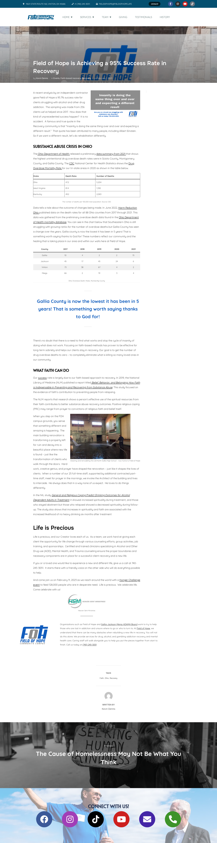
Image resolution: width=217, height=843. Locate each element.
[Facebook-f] (170, 3)
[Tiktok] (192, 3)
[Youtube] (185, 3)
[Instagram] (177, 3)
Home (66, 17)
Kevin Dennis (42, 78)
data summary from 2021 (111, 153)
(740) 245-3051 (90, 644)
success (42, 377)
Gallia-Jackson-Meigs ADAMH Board (119, 624)
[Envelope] (147, 819)
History (165, 17)
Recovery (86, 78)
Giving (123, 17)
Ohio (107, 678)
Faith (102, 678)
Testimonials (143, 17)
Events (56, 78)
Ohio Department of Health (53, 153)
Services (85, 17)
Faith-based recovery (71, 78)
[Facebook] (44, 819)
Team (105, 17)
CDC (71, 163)
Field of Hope (143, 628)
